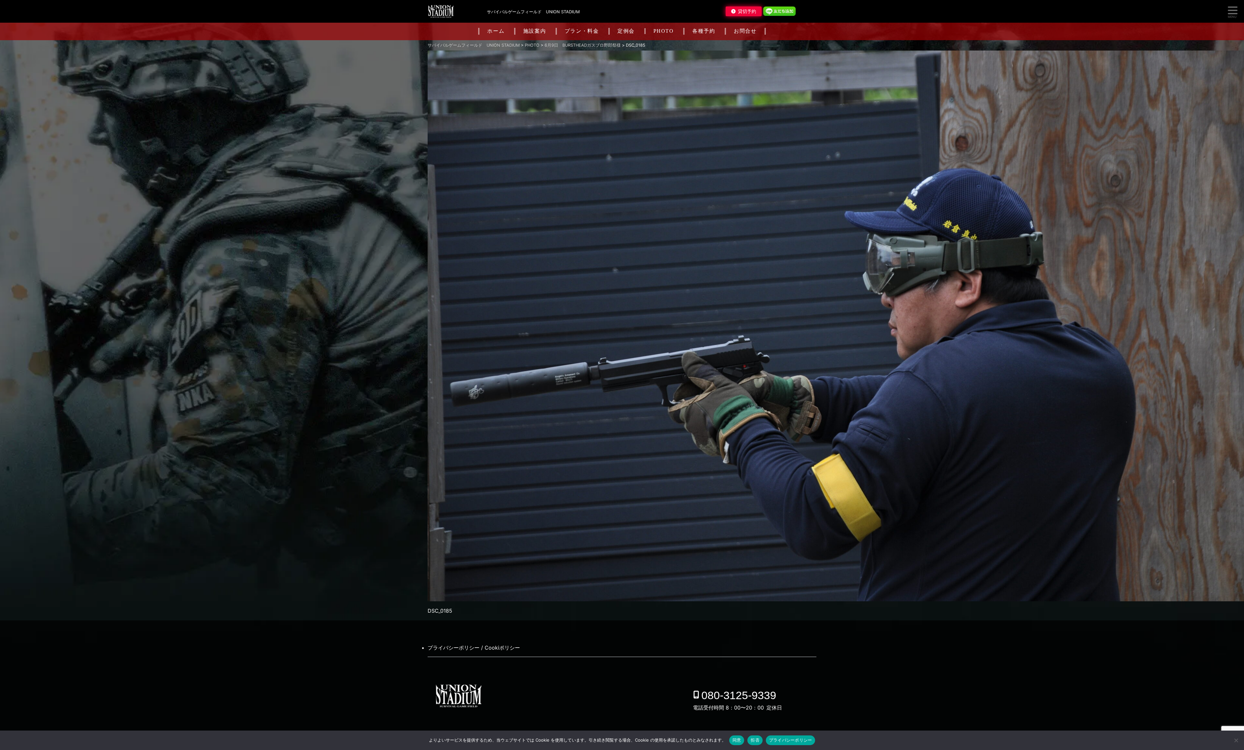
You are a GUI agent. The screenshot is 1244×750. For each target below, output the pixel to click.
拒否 (755, 740)
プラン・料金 (582, 31)
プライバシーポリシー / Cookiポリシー (474, 647)
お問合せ (745, 31)
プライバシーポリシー (790, 740)
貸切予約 (747, 11)
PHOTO (663, 31)
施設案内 (534, 31)
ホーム (495, 31)
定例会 (626, 31)
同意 (736, 740)
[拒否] (1236, 740)
